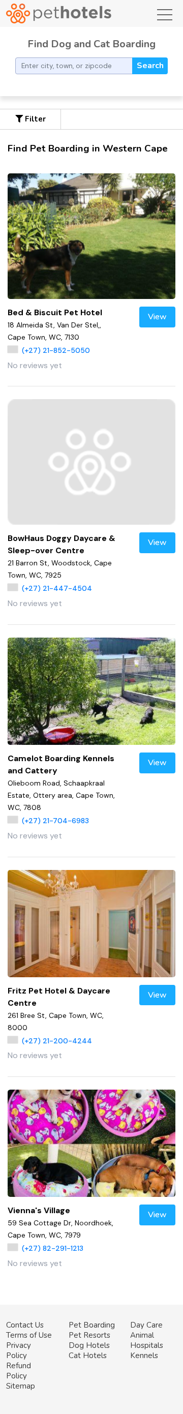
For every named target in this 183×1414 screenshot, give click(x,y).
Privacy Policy (18, 1350)
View (157, 316)
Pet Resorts (89, 1335)
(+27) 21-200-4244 (57, 1040)
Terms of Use (29, 1335)
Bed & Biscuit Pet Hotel (55, 312)
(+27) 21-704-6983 (55, 820)
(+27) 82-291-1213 (52, 1248)
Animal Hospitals (146, 1340)
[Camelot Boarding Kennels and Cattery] (91, 691)
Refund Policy (18, 1371)
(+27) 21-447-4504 (57, 588)
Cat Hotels (88, 1355)
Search (150, 65)
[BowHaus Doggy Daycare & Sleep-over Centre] (91, 462)
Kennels (144, 1355)
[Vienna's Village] (91, 1143)
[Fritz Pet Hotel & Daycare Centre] (91, 923)
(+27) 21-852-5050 (56, 350)
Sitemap (20, 1386)
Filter (34, 119)
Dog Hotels (89, 1345)
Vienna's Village (39, 1210)
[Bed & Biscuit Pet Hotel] (91, 236)
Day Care (146, 1325)
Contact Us (25, 1325)
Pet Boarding (92, 1325)
